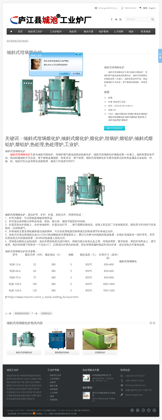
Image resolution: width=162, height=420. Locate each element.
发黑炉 (51, 413)
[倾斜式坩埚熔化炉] (52, 95)
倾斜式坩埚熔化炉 (116, 117)
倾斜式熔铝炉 (131, 117)
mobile (111, 19)
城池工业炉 (51, 410)
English (152, 8)
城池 (131, 31)
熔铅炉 (125, 120)
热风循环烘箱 (59, 413)
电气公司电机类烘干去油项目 (103, 394)
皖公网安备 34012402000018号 (20, 413)
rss (120, 19)
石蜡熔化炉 (46, 313)
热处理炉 (117, 120)
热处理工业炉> (16, 41)
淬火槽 (73, 413)
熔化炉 (137, 113)
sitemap (116, 19)
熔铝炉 (144, 113)
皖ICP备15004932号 (82, 410)
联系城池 (145, 31)
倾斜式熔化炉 (121, 113)
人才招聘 (118, 31)
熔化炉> (25, 41)
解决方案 (88, 31)
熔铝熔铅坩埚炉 (22, 313)
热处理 (72, 31)
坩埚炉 (131, 113)
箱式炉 (68, 413)
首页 (20, 31)
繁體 (145, 8)
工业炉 (71, 144)
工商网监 (38, 413)
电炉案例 (103, 31)
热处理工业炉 (35, 31)
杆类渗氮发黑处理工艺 (101, 375)
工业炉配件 (56, 31)
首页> (9, 41)
